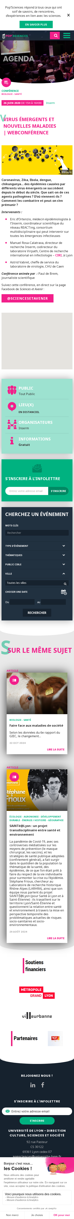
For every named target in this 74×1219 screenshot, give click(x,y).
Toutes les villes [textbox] (16, 583)
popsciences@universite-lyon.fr (37, 1156)
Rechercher (37, 613)
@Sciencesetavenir (27, 298)
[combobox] (37, 583)
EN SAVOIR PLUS (36, 24)
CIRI (58, 255)
